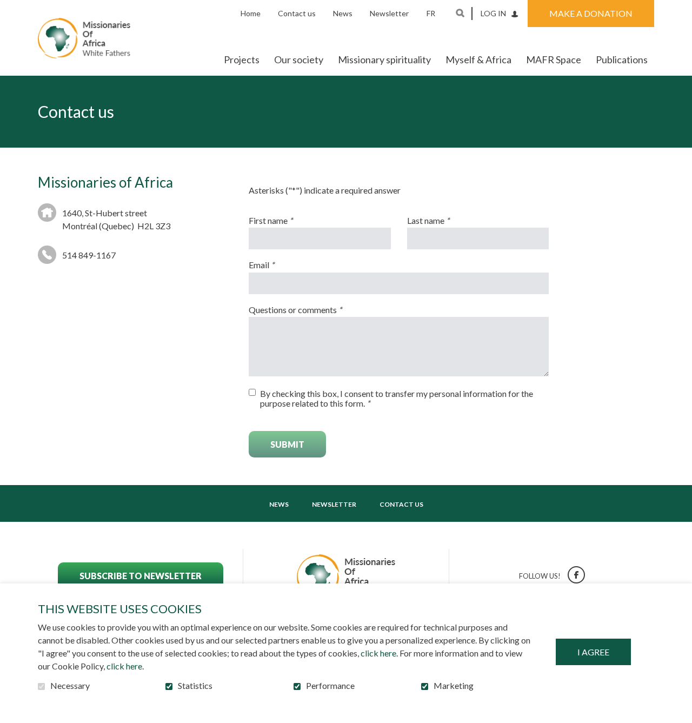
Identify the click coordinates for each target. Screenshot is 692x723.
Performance (330, 686)
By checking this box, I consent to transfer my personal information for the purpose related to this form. (396, 398)
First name (289, 220)
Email (279, 265)
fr (431, 13)
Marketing (454, 686)
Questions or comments (313, 310)
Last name (446, 220)
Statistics (195, 686)
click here (378, 653)
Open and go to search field (460, 13)
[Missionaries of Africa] (84, 38)
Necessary (70, 686)
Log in (493, 13)
